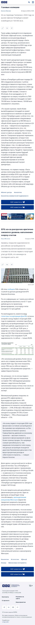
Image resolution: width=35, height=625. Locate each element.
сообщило (11, 289)
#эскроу (3, 563)
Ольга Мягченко (5, 238)
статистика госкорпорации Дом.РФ (14, 316)
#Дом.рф (24, 559)
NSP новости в (16, 202)
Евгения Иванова (6, 11)
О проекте (5, 600)
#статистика (15, 559)
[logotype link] (5, 2)
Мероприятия (21, 602)
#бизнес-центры (6, 192)
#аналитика (18, 192)
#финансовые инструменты (17, 563)
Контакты (5, 597)
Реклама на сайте (20, 597)
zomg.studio (5, 622)
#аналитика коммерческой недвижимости (14, 196)
